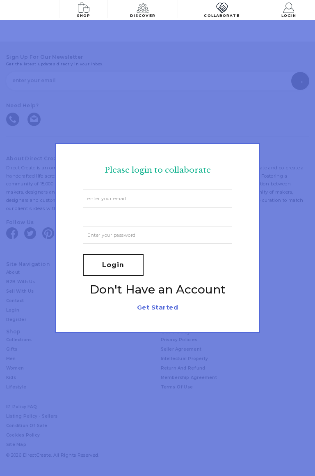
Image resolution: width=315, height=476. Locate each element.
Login (289, 15)
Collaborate (221, 15)
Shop (83, 15)
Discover (142, 15)
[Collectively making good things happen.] (34, 10)
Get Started (157, 307)
